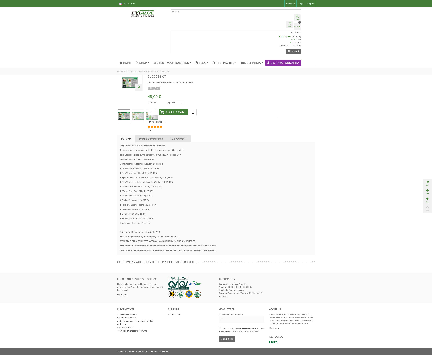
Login (301, 4)
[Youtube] (273, 342)
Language (153, 102)
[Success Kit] (124, 116)
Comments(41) (179, 138)
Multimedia (252, 62)
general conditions (247, 328)
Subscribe (227, 338)
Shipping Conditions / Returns (132, 331)
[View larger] (138, 87)
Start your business (173, 62)
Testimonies (225, 62)
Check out (293, 51)
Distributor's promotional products (140, 71)
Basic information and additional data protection (135, 322)
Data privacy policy (127, 314)
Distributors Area (285, 62)
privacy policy (226, 331)
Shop (143, 62)
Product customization (151, 138)
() (149, 130)
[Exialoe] (144, 13)
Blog (202, 62)
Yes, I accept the (230, 328)
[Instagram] (276, 342)
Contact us (174, 314)
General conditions (127, 318)
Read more (122, 295)
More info (126, 138)
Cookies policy (125, 327)
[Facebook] (270, 342)
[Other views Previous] (119, 100)
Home (127, 62)
